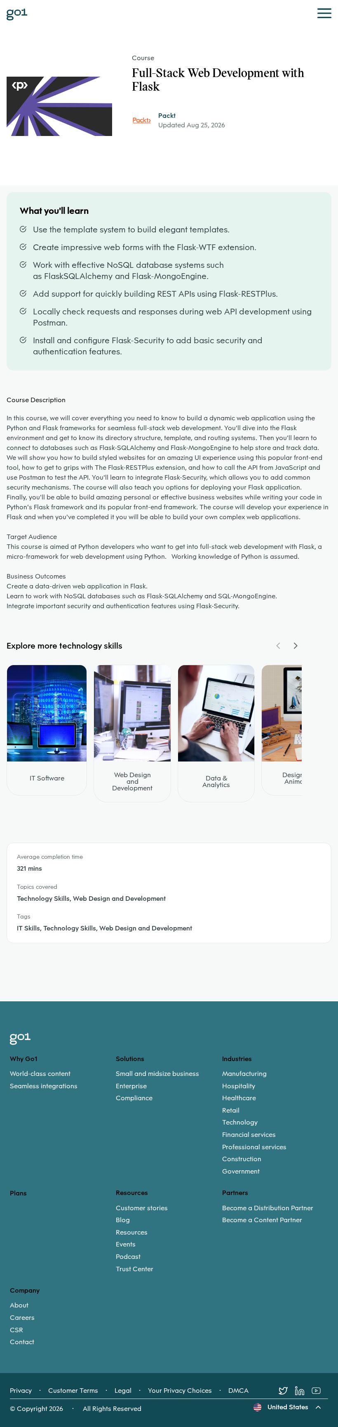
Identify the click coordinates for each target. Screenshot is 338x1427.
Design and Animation (299, 778)
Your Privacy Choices (180, 1390)
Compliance (134, 1098)
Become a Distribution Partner (267, 1208)
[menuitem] (63, 1079)
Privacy (21, 1390)
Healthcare (239, 1098)
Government (241, 1171)
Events (126, 1244)
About (19, 1305)
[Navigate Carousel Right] (295, 645)
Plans (18, 1193)
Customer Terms (73, 1390)
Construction (241, 1159)
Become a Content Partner (262, 1220)
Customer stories (142, 1208)
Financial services (249, 1134)
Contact (22, 1342)
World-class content (40, 1073)
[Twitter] (287, 1390)
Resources (132, 1232)
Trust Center (134, 1269)
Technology (240, 1122)
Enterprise (131, 1086)
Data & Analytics (216, 781)
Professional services (254, 1147)
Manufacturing (244, 1073)
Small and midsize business (157, 1073)
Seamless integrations (43, 1086)
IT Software (47, 778)
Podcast (128, 1256)
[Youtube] (320, 1390)
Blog (123, 1220)
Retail (230, 1110)
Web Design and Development (132, 782)
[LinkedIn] (303, 1390)
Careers (22, 1317)
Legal (123, 1390)
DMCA (238, 1390)
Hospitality (238, 1086)
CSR (16, 1330)
